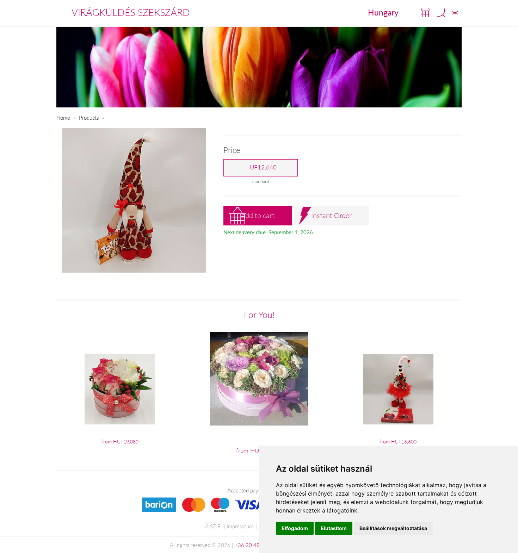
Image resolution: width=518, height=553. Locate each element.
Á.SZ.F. (213, 526)
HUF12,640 (261, 167)
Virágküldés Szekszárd (131, 12)
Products (89, 117)
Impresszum (240, 526)
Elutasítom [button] (334, 528)
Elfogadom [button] (295, 528)
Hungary (383, 12)
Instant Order (331, 215)
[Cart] (425, 12)
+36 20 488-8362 (256, 544)
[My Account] (455, 12)
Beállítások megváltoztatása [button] (393, 528)
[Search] (441, 12)
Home (63, 117)
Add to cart (258, 215)
